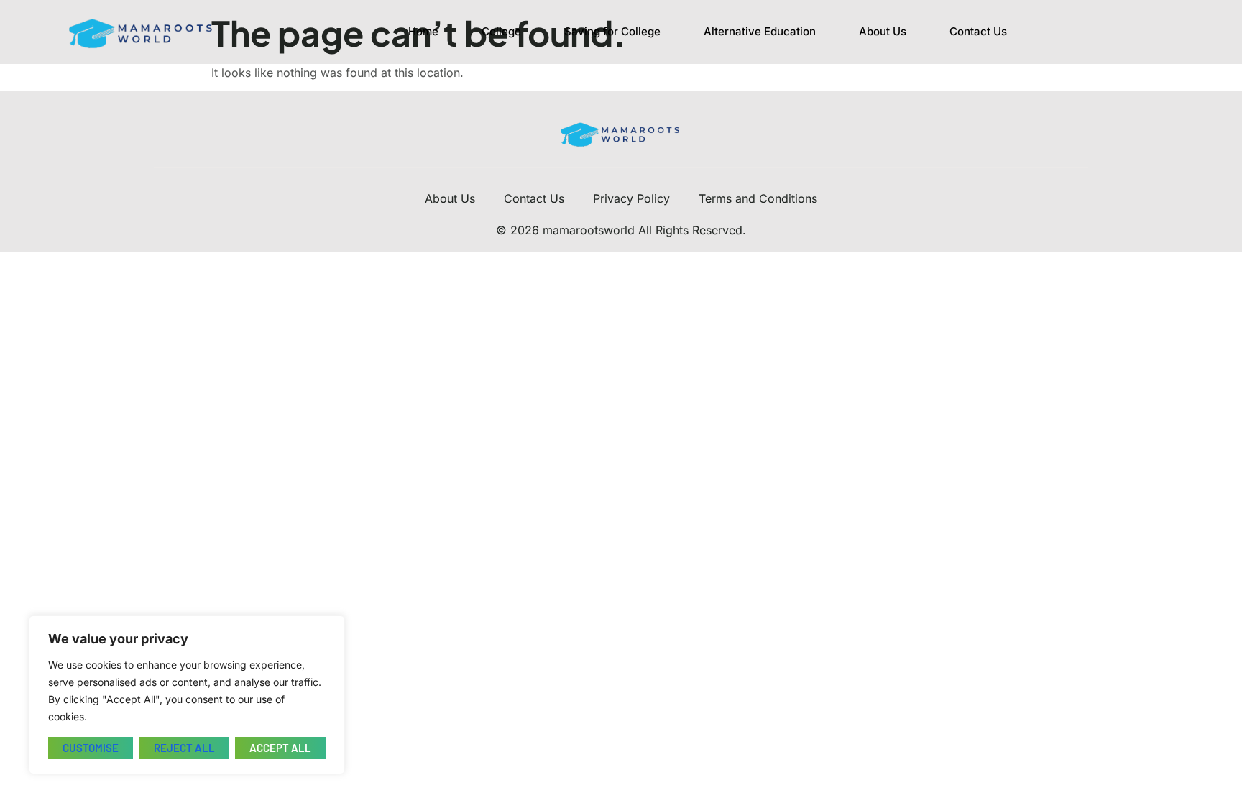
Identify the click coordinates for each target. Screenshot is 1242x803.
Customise (91, 747)
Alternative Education (760, 31)
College (501, 31)
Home (423, 31)
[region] (187, 694)
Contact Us (978, 31)
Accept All (280, 747)
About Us (882, 31)
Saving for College (612, 31)
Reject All (184, 747)
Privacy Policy (631, 198)
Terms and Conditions (758, 198)
